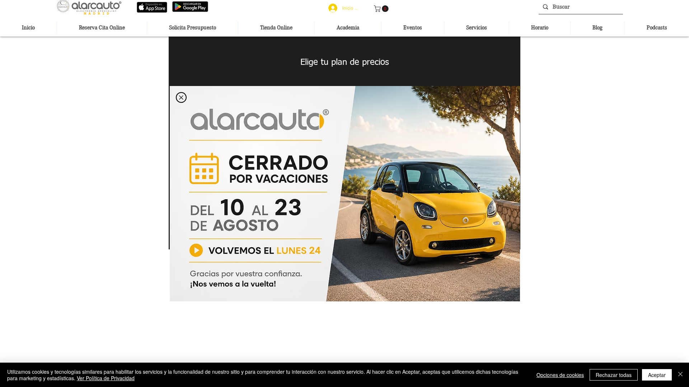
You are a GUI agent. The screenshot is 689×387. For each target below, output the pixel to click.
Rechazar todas (614, 374)
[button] (181, 97)
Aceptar (657, 374)
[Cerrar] (680, 374)
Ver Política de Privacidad (106, 378)
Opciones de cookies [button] (560, 374)
